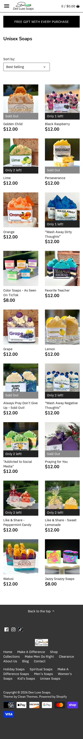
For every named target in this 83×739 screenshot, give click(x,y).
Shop (54, 652)
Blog (25, 661)
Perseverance (55, 178)
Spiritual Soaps (41, 669)
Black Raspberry (57, 124)
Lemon (50, 349)
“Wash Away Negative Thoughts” (61, 405)
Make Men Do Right (39, 656)
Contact (39, 661)
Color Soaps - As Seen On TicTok (19, 292)
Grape (7, 349)
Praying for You (56, 461)
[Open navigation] (6, 6)
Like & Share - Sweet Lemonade (60, 522)
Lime (7, 178)
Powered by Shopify (53, 697)
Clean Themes (28, 697)
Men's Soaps (43, 674)
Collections (11, 656)
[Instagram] (13, 629)
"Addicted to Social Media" (17, 463)
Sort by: (9, 59)
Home (7, 652)
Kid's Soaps (26, 678)
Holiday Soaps (14, 669)
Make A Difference (31, 652)
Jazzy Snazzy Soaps (59, 579)
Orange (8, 232)
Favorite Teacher (57, 290)
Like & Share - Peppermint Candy (17, 522)
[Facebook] (6, 629)
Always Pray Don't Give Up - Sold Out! (20, 405)
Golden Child (13, 124)
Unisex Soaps (50, 678)
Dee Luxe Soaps (39, 692)
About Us (10, 661)
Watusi (8, 579)
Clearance (66, 656)
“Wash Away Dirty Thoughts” (58, 234)
